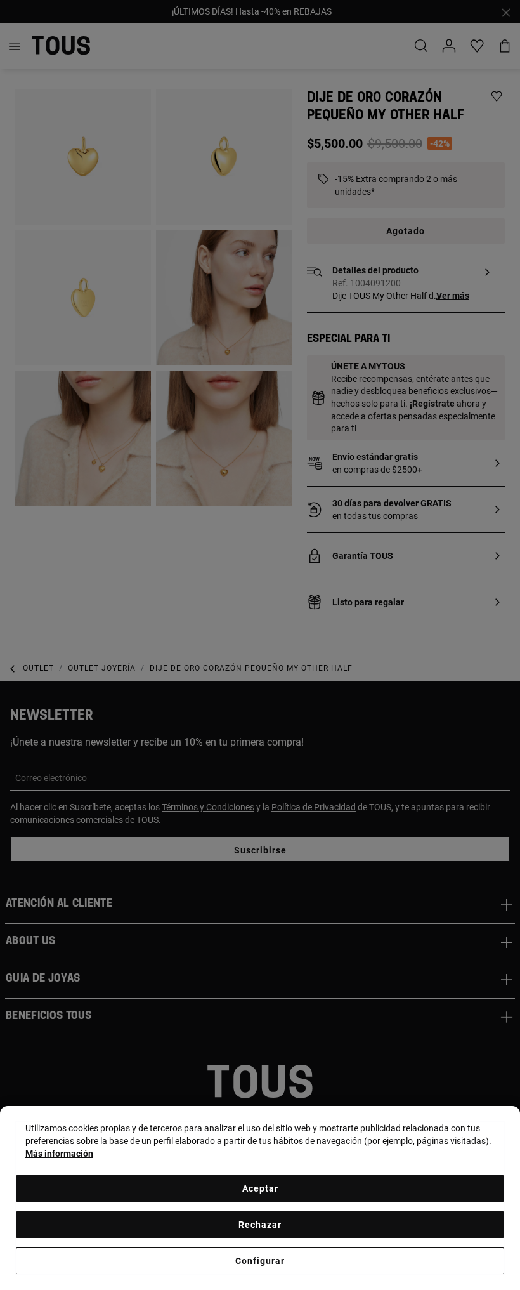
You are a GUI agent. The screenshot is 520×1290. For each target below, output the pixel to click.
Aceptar (260, 1188)
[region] (260, 1198)
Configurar (260, 1261)
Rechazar (260, 1225)
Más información (59, 1153)
